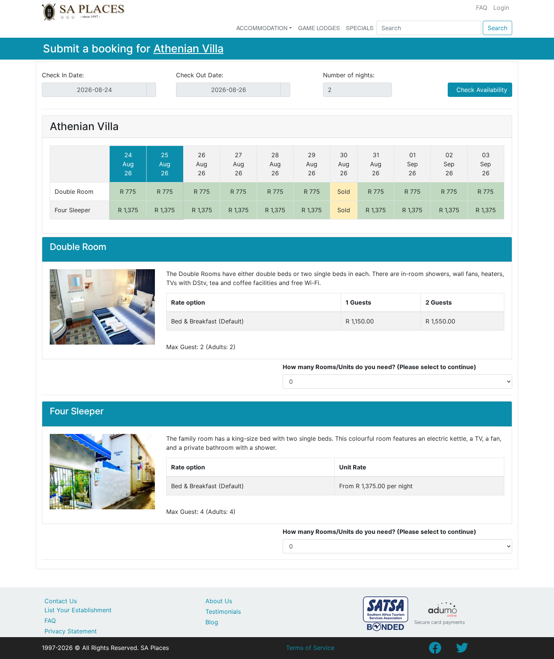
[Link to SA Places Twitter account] (462, 650)
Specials (359, 28)
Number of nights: (348, 75)
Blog (211, 622)
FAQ (481, 7)
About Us (218, 601)
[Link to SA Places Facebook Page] (435, 650)
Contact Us (60, 601)
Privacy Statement (70, 631)
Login (501, 7)
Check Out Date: (199, 75)
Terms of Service (310, 647)
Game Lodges (319, 28)
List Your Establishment (78, 610)
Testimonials (223, 611)
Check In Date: (63, 75)
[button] (59, 307)
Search (497, 28)
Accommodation (262, 28)
